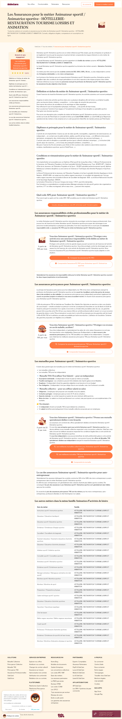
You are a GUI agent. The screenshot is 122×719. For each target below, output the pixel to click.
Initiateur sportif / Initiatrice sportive (48, 550)
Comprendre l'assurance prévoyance (82, 352)
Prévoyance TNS (13, 670)
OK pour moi (35, 709)
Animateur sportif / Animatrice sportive (49, 562)
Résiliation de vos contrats (38, 678)
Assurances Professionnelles (17, 673)
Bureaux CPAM (56, 684)
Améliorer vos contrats (36, 664)
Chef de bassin (42, 613)
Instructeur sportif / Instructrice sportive (50, 510)
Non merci (8, 709)
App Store (97, 691)
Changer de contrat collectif (38, 667)
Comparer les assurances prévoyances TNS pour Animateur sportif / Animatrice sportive (82, 345)
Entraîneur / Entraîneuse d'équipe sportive (50, 527)
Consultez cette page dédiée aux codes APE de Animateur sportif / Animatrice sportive (74, 205)
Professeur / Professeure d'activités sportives (52, 630)
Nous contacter (99, 667)
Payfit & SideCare (78, 667)
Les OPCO (54, 689)
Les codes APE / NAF (58, 673)
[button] (11, 716)
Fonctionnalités (43, 4)
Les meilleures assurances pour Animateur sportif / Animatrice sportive (20, 64)
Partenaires (55, 4)
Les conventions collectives (60, 670)
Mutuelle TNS (12, 667)
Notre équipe (98, 670)
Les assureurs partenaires (59, 678)
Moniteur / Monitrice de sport (46, 584)
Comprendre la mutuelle (82, 462)
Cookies (97, 684)
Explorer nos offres (35, 662)
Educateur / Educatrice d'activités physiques (51, 544)
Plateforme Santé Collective (38, 686)
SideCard (11, 675)
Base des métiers (56, 675)
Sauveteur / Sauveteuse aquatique (48, 607)
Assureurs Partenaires (80, 664)
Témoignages (99, 673)
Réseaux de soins (56, 695)
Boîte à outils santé (57, 698)
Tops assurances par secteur (60, 692)
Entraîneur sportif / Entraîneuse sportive (50, 567)
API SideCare (77, 686)
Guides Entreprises (57, 667)
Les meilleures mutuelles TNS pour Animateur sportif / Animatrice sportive (82, 455)
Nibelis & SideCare (79, 673)
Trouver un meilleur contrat (104, 4)
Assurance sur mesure (36, 670)
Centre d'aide (98, 664)
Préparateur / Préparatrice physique (48, 590)
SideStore (11, 678)
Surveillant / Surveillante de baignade (49, 533)
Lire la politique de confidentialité (12, 703)
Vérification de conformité (38, 675)
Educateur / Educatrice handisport (48, 516)
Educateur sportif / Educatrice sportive (49, 522)
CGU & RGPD (98, 681)
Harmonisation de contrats (38, 673)
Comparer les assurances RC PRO (82, 258)
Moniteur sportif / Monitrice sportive (49, 579)
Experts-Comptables (79, 662)
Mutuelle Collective (14, 662)
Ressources (66, 4)
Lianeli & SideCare (78, 678)
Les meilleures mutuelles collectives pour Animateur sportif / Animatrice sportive (82, 448)
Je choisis (22, 709)
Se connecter (87, 4)
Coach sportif (41, 624)
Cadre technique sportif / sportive (48, 595)
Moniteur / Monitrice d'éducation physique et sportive (54, 641)
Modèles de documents (59, 664)
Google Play (98, 694)
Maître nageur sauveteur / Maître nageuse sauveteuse (54, 618)
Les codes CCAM (56, 687)
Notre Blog (54, 662)
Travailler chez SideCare (102, 675)
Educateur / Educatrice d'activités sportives (51, 601)
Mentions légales (100, 678)
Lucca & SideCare (78, 670)
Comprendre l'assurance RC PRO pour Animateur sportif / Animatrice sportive (82, 264)
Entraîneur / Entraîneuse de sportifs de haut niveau (53, 635)
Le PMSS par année (57, 681)
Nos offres (31, 4)
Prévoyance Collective (15, 664)
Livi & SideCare (77, 675)
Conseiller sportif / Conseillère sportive (50, 556)
